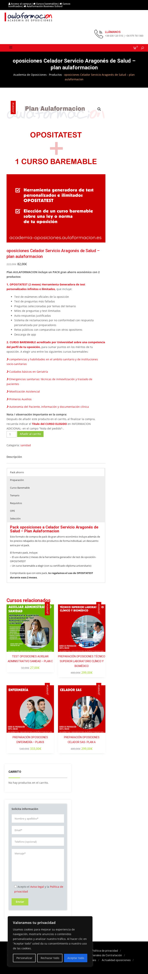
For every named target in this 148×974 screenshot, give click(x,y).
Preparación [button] (17, 480)
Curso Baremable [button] (20, 487)
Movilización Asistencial (24, 391)
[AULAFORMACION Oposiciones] (29, 17)
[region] (50, 941)
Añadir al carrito (30, 434)
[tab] (14, 457)
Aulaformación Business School (44, 6)
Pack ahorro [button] (17, 472)
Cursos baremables (47, 3)
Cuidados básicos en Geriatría (28, 371)
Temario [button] (14, 495)
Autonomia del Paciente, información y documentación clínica (48, 407)
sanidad (25, 445)
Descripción (14, 457)
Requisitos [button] (16, 503)
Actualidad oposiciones (116, 960)
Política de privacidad (105, 950)
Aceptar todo (75, 958)
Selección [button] (15, 518)
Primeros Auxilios (20, 399)
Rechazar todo (50, 958)
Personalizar (24, 958)
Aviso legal (37, 886)
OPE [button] (12, 511)
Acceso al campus (21, 3)
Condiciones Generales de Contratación (97, 955)
